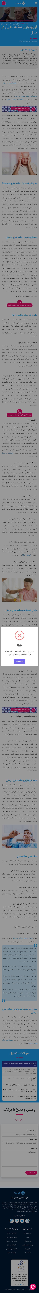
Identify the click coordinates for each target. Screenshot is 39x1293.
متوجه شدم (19, 661)
